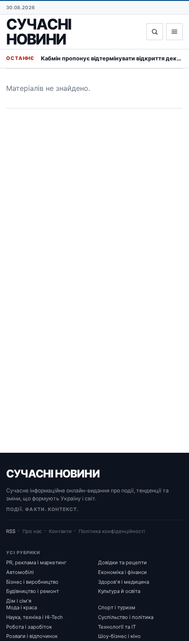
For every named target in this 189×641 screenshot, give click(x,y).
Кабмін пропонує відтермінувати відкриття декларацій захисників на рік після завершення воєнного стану (112, 58)
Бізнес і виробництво (32, 582)
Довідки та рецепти (122, 562)
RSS (10, 531)
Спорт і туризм (116, 607)
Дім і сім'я (18, 601)
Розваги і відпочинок (32, 636)
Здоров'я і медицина (123, 582)
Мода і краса (21, 607)
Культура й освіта (119, 591)
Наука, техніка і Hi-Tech (34, 617)
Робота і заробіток (29, 627)
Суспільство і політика (125, 617)
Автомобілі (20, 572)
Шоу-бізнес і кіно (119, 636)
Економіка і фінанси (122, 572)
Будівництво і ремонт (32, 591)
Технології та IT (117, 627)
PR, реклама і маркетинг (36, 562)
